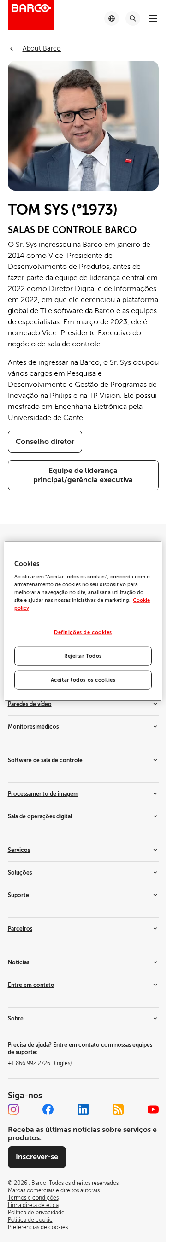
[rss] (118, 1109)
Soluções (20, 872)
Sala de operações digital (40, 816)
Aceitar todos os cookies (83, 680)
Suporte (18, 895)
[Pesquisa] (132, 18)
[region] (83, 621)
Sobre (16, 1018)
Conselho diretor (45, 441)
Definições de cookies (83, 633)
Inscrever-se (37, 1157)
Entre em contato (31, 985)
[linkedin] (83, 1109)
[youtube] (153, 1109)
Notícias (18, 962)
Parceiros (20, 929)
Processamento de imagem (43, 794)
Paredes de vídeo (30, 704)
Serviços (19, 850)
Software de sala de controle (45, 760)
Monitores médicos (33, 726)
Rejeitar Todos (83, 656)
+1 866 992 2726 (40, 1063)
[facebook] (48, 1109)
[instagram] (13, 1109)
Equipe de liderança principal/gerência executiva (83, 475)
